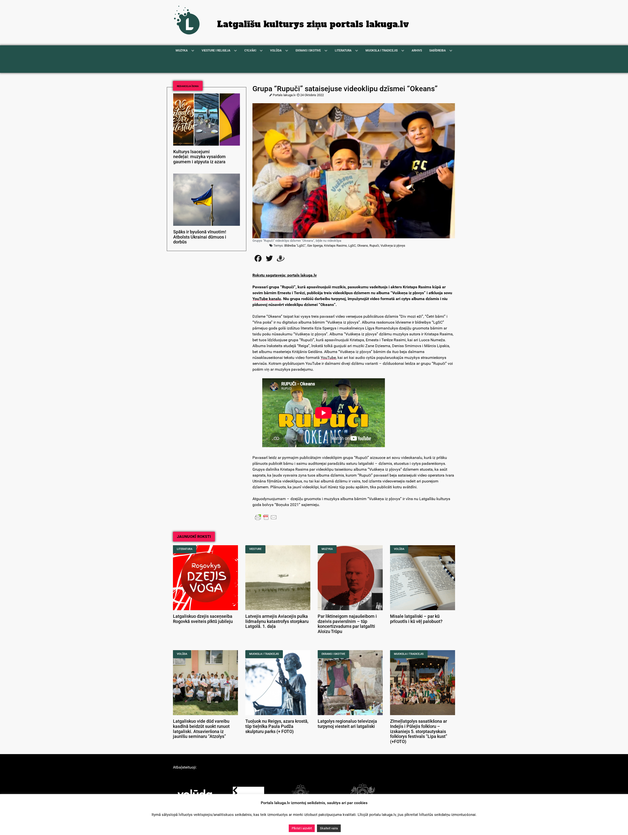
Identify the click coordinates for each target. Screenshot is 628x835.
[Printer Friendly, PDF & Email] (265, 517)
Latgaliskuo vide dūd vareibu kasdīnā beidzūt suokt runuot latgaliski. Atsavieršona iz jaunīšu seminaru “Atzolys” (201, 729)
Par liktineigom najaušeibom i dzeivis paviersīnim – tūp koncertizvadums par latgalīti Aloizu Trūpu (347, 624)
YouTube (328, 357)
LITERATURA (184, 549)
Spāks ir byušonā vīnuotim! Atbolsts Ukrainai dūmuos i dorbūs (199, 237)
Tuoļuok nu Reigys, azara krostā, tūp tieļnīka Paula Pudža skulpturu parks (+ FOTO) (276, 726)
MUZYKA (327, 549)
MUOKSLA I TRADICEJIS (264, 654)
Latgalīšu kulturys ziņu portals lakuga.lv (313, 24)
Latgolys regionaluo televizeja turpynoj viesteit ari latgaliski (347, 724)
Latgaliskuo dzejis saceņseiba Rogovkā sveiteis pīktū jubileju (203, 619)
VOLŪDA (399, 549)
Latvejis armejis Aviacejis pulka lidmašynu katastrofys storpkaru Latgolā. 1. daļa (277, 621)
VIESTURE (255, 549)
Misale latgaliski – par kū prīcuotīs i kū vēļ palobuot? (416, 619)
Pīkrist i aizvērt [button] (302, 828)
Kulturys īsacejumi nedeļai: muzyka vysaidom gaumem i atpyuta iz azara (199, 156)
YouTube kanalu (266, 298)
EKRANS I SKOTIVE (333, 654)
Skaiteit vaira (329, 828)
